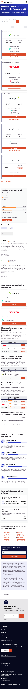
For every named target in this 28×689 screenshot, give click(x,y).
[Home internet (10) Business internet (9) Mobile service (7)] (7, 27)
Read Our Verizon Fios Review (14, 88)
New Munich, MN (21, 540)
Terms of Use (3, 680)
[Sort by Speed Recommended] (21, 27)
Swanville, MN (7, 532)
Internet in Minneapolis (5, 663)
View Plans (13, 54)
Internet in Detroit (4, 665)
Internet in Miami (4, 661)
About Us (5, 587)
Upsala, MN (6, 534)
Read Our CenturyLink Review (14, 56)
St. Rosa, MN (6, 539)
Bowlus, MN (19, 532)
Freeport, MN (20, 534)
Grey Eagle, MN (7, 531)
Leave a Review (6, 220)
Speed (3, 203)
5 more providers (13, 184)
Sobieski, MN (6, 540)
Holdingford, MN (20, 535)
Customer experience (7, 212)
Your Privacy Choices (6, 685)
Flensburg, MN (7, 535)
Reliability (4, 206)
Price (3, 209)
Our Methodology (4, 637)
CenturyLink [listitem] (15, 228)
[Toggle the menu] (26, 2)
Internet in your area (5, 658)
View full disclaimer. (6, 181)
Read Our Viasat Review (14, 119)
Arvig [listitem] (10, 228)
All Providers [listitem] (4, 228)
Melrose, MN (20, 537)
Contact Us (3, 632)
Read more (3, 251)
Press (2, 635)
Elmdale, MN (6, 537)
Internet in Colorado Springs (6, 668)
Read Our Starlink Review (14, 150)
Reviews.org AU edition (7, 640)
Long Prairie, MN (20, 531)
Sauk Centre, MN (21, 539)
